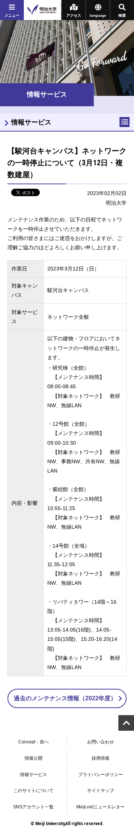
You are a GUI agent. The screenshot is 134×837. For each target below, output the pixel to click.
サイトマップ (100, 790)
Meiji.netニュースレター (100, 807)
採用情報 (100, 758)
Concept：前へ (33, 741)
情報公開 (33, 758)
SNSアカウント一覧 (33, 807)
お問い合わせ (100, 741)
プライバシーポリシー (100, 774)
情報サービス (31, 122)
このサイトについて (33, 790)
